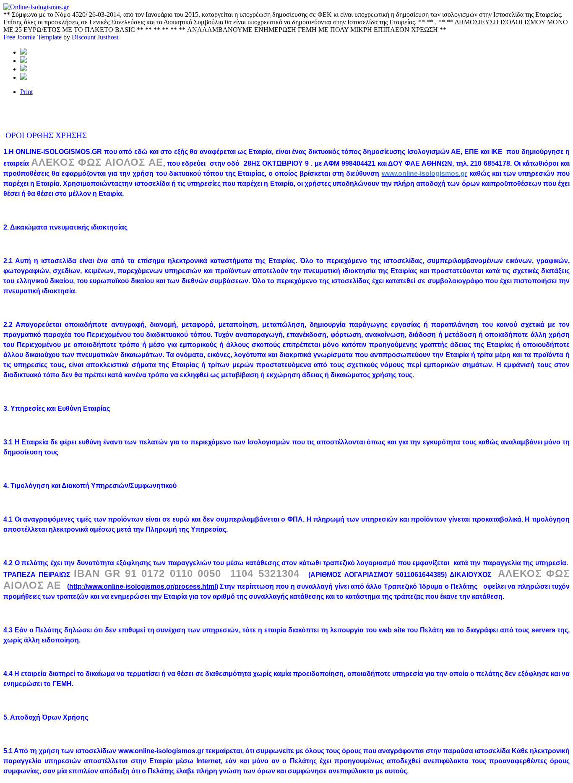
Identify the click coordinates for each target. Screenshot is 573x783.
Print (26, 91)
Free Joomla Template (32, 37)
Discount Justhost (95, 37)
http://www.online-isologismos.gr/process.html (142, 586)
